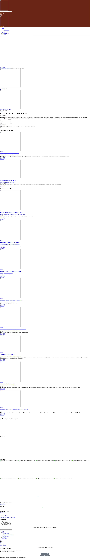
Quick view (2, 159)
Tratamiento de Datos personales (9, 31)
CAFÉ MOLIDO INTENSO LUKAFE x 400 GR (9, 242)
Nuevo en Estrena (28, 126)
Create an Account (3, 545)
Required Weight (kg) (4, 119)
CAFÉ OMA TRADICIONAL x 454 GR (8, 180)
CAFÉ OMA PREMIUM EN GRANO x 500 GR (9, 153)
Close (1, 540)
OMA (34, 126)
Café (10, 68)
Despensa (14, 126)
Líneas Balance (17, 214)
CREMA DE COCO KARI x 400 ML (7, 384)
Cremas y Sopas (6, 385)
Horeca (24, 126)
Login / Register (4, 538)
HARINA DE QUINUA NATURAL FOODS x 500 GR (10, 271)
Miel (4, 214)
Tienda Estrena (2, 503)
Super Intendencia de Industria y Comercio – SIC (7, 517)
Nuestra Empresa (6, 30)
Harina (5, 273)
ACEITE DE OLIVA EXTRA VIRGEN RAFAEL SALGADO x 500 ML (14, 409)
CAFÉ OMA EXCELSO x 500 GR (5, 109)
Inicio (1, 68)
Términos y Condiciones (4, 515)
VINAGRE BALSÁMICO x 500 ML (7, 354)
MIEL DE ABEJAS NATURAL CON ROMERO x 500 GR (11, 212)
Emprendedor (18, 126)
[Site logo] (4, 10)
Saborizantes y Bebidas (5, 68)
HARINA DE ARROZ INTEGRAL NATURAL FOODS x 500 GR (13, 329)
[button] (9, 468)
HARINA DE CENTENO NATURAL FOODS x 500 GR (11, 300)
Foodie (21, 126)
